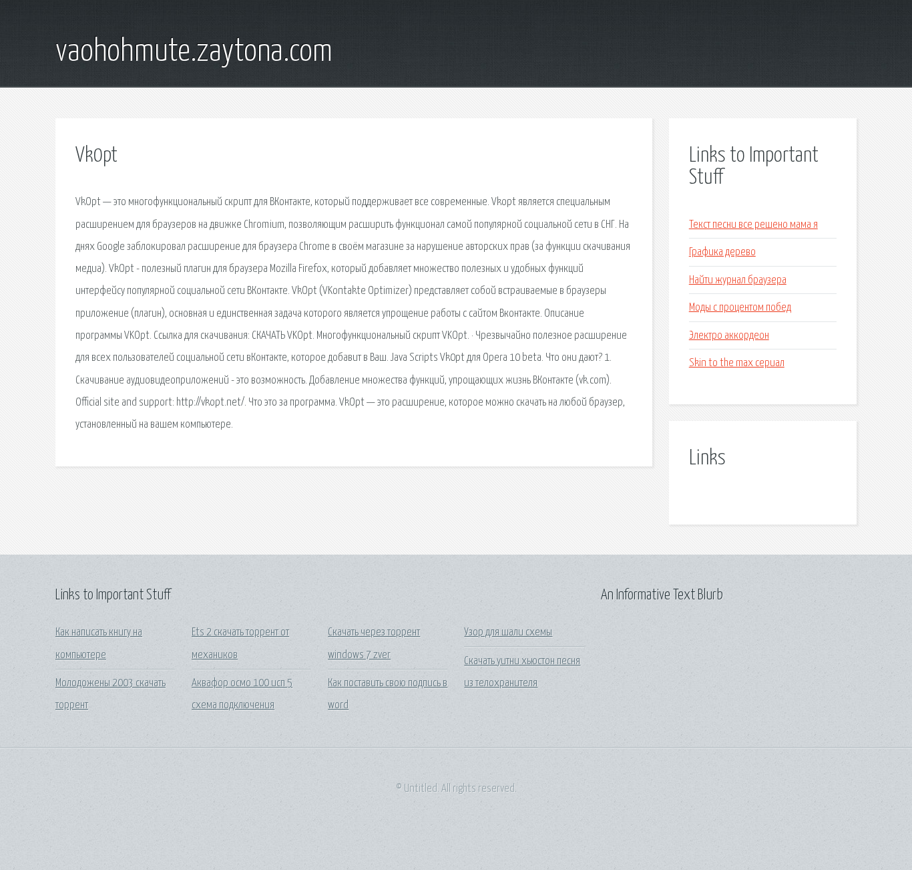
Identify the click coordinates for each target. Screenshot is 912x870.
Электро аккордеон (729, 335)
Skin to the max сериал (736, 363)
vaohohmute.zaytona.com (193, 52)
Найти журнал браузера (737, 280)
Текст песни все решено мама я (753, 225)
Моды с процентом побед (740, 307)
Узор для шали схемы (508, 632)
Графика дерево (722, 252)
